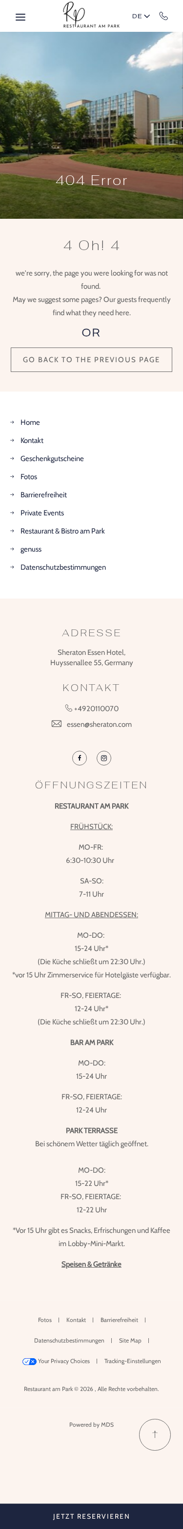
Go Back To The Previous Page (91, 359)
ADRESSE (92, 633)
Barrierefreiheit (43, 494)
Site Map (130, 1340)
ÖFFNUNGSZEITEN (91, 785)
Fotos (28, 476)
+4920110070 (163, 16)
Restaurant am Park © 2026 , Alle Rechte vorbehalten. (91, 1388)
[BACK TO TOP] (155, 1435)
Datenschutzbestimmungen (63, 567)
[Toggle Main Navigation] (20, 17)
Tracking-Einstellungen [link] (132, 1361)
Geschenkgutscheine (52, 458)
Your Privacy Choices (63, 1361)
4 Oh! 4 (92, 245)
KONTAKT (91, 688)
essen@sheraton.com (99, 724)
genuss (30, 549)
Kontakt (31, 440)
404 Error (91, 180)
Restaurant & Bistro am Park (62, 531)
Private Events (42, 513)
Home (30, 422)
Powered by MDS (91, 1424)
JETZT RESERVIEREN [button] (91, 1516)
